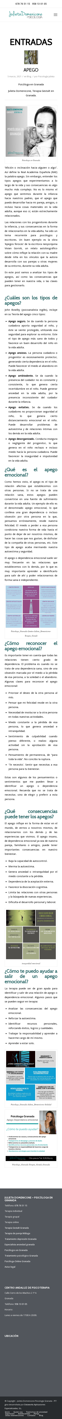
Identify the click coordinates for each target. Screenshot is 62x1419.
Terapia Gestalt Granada (17, 1228)
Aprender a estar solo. (21, 1043)
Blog (29, 76)
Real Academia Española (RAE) (39, 172)
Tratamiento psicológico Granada (21, 1255)
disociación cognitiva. (35, 887)
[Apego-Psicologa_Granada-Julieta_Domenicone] (31, 57)
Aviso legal (10, 1267)
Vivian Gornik (13, 248)
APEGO (31, 70)
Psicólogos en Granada (16, 1250)
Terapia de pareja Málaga (17, 1233)
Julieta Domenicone (19, 91)
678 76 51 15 (23, 3)
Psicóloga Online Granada (17, 1261)
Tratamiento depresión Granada (21, 1239)
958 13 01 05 (39, 3)
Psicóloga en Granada (31, 84)
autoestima (15, 429)
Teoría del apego (21, 314)
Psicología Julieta (46, 76)
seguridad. (27, 551)
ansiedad (23, 871)
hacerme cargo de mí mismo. (25, 1037)
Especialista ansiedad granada (20, 1244)
